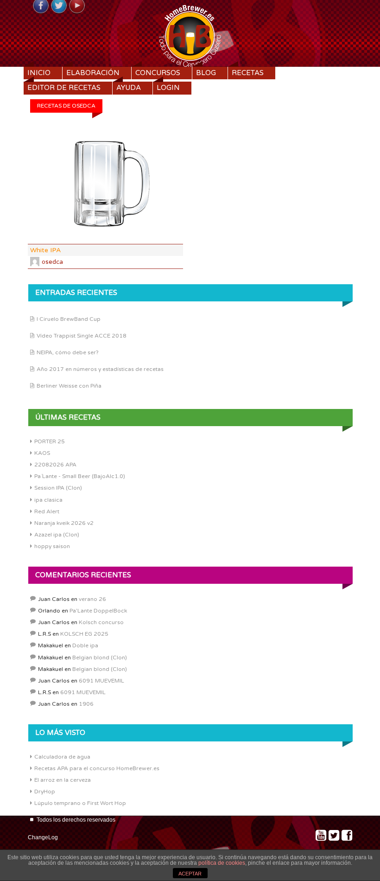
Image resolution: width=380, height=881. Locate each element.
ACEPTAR (190, 873)
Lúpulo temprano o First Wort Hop (80, 803)
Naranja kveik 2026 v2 (64, 523)
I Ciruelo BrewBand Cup (69, 319)
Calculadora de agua (62, 756)
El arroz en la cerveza (62, 780)
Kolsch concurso (101, 622)
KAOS (42, 453)
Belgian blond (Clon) (99, 657)
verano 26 (92, 599)
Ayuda (128, 87)
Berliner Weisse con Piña (69, 386)
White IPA (45, 250)
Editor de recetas (64, 87)
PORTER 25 (49, 441)
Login (168, 87)
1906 (86, 704)
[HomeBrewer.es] (190, 35)
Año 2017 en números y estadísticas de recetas (100, 369)
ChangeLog (43, 837)
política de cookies (221, 863)
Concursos (157, 73)
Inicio (39, 73)
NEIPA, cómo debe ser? (68, 352)
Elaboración (93, 73)
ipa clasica (48, 500)
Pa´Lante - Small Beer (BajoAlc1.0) (79, 476)
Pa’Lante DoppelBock (98, 610)
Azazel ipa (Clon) (56, 534)
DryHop (44, 791)
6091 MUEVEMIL (101, 680)
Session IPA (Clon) (58, 488)
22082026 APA (55, 464)
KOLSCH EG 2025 (84, 634)
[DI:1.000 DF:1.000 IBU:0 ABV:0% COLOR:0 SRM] (105, 184)
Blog (206, 73)
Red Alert (46, 511)
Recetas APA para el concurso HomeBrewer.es (96, 768)
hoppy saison (52, 546)
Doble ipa (85, 645)
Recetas (248, 73)
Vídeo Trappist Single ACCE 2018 (82, 335)
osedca (52, 262)
